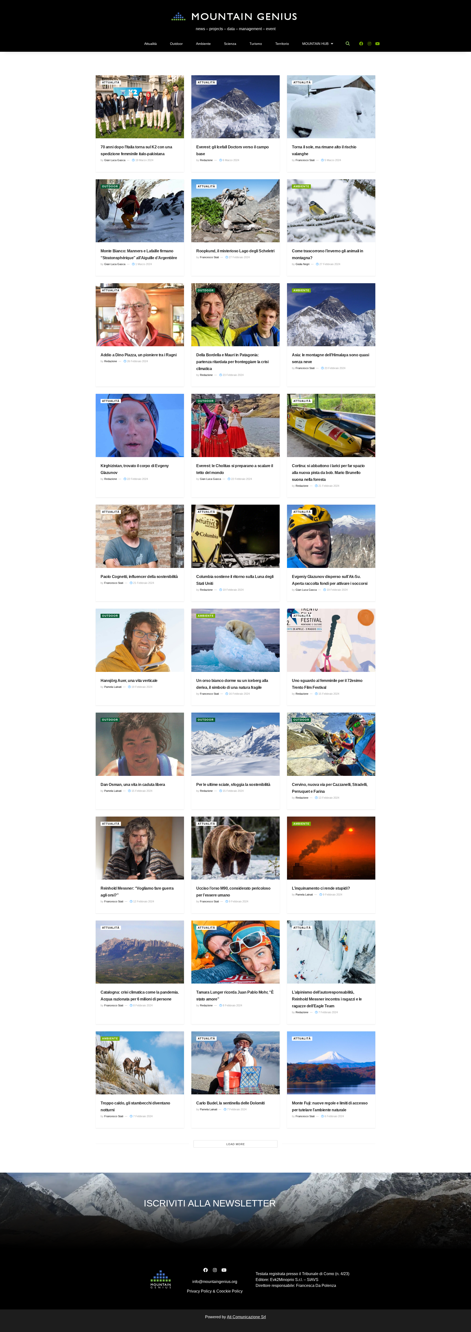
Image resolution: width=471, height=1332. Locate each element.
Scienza (230, 44)
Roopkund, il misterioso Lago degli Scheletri (235, 251)
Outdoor (176, 44)
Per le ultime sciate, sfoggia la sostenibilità (233, 784)
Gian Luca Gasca (114, 160)
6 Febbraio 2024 (334, 1116)
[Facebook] (361, 43)
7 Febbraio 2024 (328, 1012)
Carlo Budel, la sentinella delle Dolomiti (230, 1103)
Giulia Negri (302, 264)
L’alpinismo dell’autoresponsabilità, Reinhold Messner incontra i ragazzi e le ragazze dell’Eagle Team (327, 999)
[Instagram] (369, 43)
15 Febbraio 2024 (328, 693)
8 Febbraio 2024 (142, 1005)
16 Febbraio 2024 (239, 693)
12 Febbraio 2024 (143, 901)
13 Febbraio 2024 (328, 797)
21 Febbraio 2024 (328, 485)
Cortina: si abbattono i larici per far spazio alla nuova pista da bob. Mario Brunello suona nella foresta (328, 473)
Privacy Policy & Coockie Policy (215, 1291)
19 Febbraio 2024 (233, 589)
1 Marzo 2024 (143, 264)
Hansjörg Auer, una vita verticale (129, 681)
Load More (235, 1144)
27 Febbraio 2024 (239, 257)
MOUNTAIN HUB (315, 44)
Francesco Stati (305, 160)
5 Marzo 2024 (332, 160)
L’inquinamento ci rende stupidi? (321, 888)
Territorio (282, 44)
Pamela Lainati (112, 686)
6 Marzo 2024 (230, 160)
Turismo (255, 44)
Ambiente (203, 44)
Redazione (206, 160)
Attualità (150, 44)
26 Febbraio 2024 (137, 361)
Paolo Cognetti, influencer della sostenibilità (139, 577)
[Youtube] (377, 43)
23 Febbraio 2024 (233, 374)
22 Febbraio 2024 (137, 478)
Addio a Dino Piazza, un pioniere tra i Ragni (138, 355)
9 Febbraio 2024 (238, 901)
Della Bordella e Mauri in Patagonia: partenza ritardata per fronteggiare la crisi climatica (232, 362)
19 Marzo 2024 (144, 160)
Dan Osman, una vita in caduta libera (133, 784)
